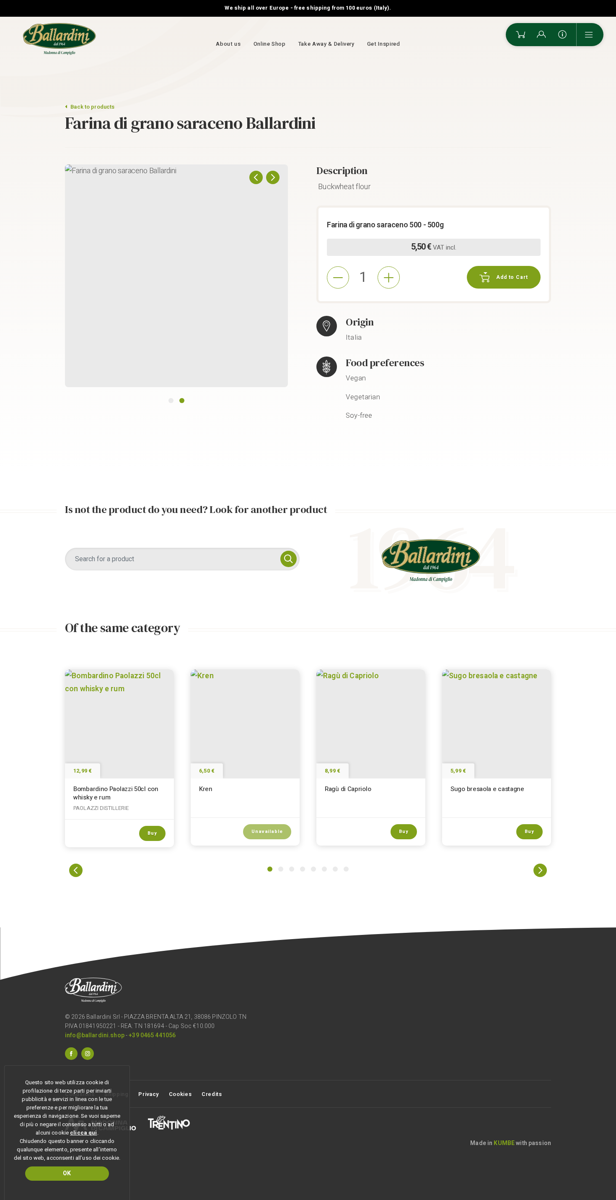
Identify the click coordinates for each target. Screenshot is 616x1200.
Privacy (148, 1094)
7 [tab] (335, 869)
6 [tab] (324, 869)
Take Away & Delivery (326, 44)
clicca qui (83, 1133)
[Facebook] (71, 1053)
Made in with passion (510, 1143)
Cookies (180, 1094)
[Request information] (562, 34)
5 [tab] (313, 869)
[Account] (541, 34)
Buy (152, 833)
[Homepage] (59, 39)
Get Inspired (383, 44)
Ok (67, 1173)
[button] (256, 177)
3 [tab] (291, 869)
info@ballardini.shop (94, 1035)
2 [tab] (181, 400)
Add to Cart (512, 277)
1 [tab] (170, 400)
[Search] (288, 559)
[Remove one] (338, 277)
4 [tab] (302, 869)
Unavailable (267, 831)
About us (228, 44)
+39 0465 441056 (152, 1035)
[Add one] (389, 277)
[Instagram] (87, 1053)
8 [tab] (346, 869)
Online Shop (270, 44)
